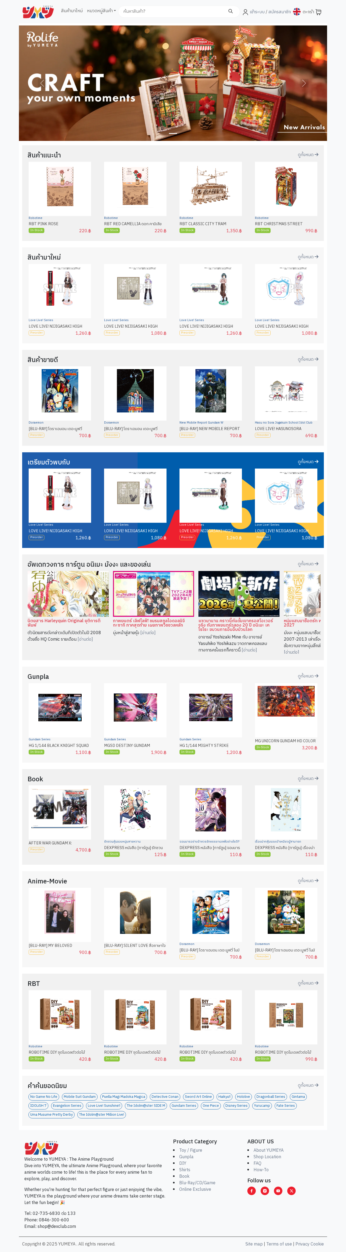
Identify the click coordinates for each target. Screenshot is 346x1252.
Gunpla (186, 1157)
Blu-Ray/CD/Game (197, 1183)
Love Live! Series (41, 320)
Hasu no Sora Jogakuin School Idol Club (283, 422)
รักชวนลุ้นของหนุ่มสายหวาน (122, 841)
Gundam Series (40, 739)
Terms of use (279, 1244)
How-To (261, 1170)
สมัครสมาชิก (279, 12)
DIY (182, 1163)
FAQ (257, 1163)
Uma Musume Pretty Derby (51, 1115)
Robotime (35, 218)
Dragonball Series (271, 1097)
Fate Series (286, 1106)
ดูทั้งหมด (306, 155)
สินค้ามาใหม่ (72, 11)
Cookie (317, 1244)
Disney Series (236, 1106)
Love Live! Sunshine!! (104, 1106)
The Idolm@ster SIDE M (146, 1106)
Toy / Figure (190, 1150)
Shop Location (267, 1157)
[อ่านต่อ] (85, 639)
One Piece (211, 1106)
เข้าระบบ (257, 12)
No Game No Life (43, 1097)
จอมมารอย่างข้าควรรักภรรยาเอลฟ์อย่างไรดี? (209, 841)
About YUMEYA (269, 1150)
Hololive (243, 1097)
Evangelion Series (67, 1106)
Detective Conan (165, 1097)
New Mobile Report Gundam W (201, 422)
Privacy (302, 1244)
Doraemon (36, 422)
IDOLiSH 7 (38, 1106)
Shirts (184, 1170)
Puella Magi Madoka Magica (123, 1097)
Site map (254, 1244)
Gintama (298, 1097)
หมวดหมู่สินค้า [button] (100, 11)
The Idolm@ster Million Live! (101, 1115)
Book (184, 1176)
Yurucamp (262, 1106)
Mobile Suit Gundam (80, 1097)
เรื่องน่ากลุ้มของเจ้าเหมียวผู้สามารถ (278, 841)
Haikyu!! (224, 1097)
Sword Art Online (198, 1097)
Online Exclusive (195, 1189)
